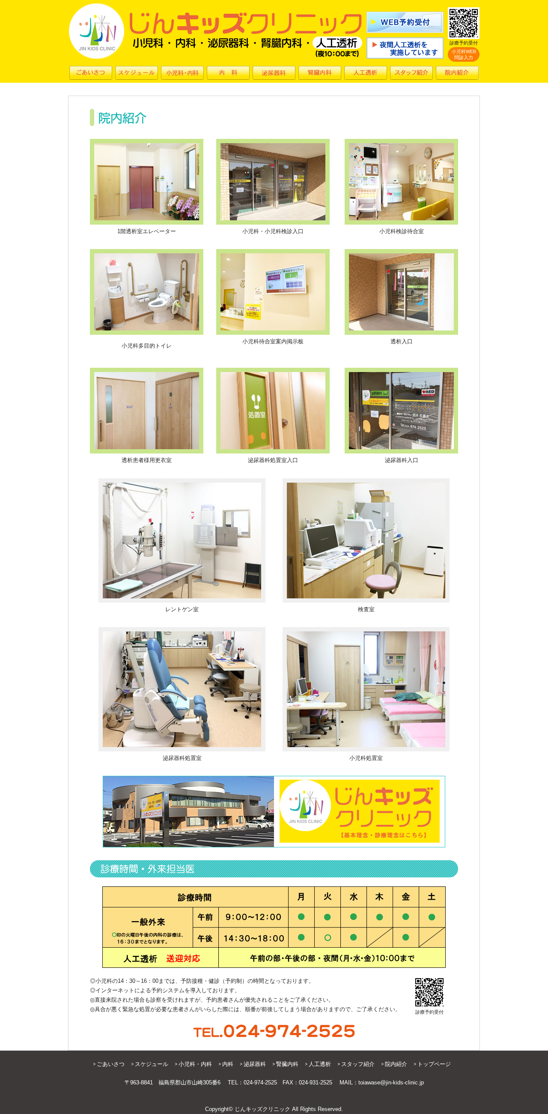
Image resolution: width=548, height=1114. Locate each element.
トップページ (434, 1064)
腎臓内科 (287, 1064)
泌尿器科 (255, 1064)
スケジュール (151, 1064)
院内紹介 (396, 1064)
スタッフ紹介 (358, 1064)
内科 (227, 1064)
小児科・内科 (195, 1064)
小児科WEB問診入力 (464, 54)
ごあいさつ (111, 1064)
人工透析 (320, 1064)
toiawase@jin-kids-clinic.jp (391, 1082)
